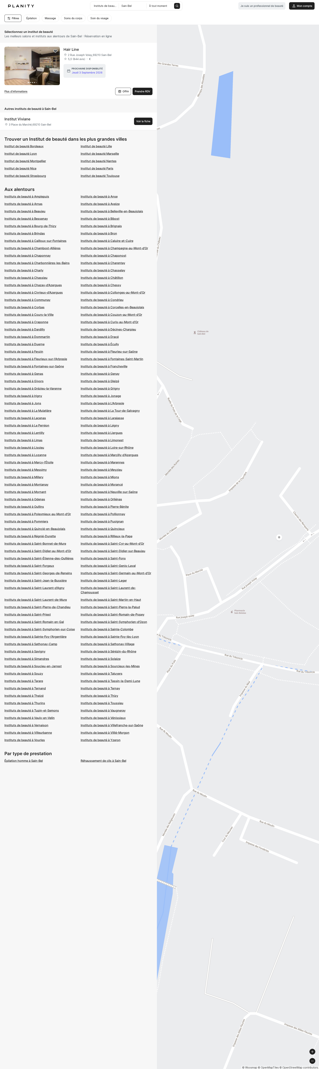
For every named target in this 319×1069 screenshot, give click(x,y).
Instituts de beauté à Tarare (23, 681)
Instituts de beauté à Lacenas (25, 418)
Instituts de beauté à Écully (100, 344)
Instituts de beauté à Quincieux (103, 529)
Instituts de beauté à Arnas (23, 204)
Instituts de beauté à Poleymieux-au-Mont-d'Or (37, 514)
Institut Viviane (17, 119)
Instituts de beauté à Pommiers (26, 521)
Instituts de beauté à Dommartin (27, 337)
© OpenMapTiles (268, 1067)
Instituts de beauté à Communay (27, 300)
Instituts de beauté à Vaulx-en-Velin (29, 718)
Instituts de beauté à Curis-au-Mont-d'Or (109, 322)
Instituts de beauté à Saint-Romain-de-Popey (112, 614)
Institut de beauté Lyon (20, 153)
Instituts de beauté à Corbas (24, 307)
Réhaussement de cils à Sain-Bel (103, 761)
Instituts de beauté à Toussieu (102, 703)
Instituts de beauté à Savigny (24, 651)
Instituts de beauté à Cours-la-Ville (29, 314)
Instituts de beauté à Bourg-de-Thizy (30, 226)
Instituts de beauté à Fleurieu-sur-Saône (109, 351)
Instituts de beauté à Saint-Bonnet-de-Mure (35, 543)
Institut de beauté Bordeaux (24, 146)
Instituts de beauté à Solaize (101, 659)
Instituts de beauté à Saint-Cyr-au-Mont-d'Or (112, 543)
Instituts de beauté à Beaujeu (24, 211)
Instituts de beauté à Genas (23, 374)
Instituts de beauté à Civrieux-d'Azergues (33, 292)
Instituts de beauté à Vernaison (26, 725)
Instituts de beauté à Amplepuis (26, 196)
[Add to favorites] (55, 51)
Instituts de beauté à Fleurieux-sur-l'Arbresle (35, 359)
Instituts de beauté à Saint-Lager (104, 580)
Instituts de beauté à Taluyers (101, 673)
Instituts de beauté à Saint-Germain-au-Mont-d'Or (116, 573)
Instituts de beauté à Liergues (102, 433)
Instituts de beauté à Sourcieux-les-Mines (110, 666)
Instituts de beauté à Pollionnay (103, 514)
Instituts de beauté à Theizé (24, 696)
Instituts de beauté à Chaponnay (27, 255)
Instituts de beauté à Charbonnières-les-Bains (37, 263)
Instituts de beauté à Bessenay (26, 218)
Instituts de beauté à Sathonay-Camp (30, 644)
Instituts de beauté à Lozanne (25, 455)
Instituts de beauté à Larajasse (102, 418)
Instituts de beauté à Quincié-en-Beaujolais (34, 529)
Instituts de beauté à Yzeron (101, 740)
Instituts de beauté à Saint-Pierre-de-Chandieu (37, 607)
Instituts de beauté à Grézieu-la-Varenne (32, 388)
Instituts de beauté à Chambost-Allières (32, 248)
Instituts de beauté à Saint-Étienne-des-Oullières (38, 558)
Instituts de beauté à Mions (100, 477)
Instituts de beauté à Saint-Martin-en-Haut (111, 600)
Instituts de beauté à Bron (99, 233)
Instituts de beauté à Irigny (23, 396)
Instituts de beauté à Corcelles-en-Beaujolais (112, 307)
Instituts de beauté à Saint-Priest (27, 614)
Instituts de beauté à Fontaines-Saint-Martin (112, 359)
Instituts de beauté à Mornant (25, 492)
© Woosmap (249, 1067)
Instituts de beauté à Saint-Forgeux (29, 566)
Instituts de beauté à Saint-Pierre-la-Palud (110, 607)
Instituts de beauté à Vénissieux (103, 718)
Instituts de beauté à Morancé (102, 484)
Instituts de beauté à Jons (22, 403)
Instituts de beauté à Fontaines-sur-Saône (34, 366)
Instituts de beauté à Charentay (103, 263)
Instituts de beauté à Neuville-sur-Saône (109, 492)
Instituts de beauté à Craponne (26, 322)
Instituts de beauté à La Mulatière (27, 410)
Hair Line (71, 49)
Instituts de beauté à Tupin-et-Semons (31, 710)
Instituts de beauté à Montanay (26, 484)
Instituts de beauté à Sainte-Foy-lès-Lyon (110, 636)
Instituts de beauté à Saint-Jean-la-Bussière (35, 580)
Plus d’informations (16, 91)
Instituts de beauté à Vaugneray (103, 710)
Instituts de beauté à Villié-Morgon (105, 732)
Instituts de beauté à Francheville (104, 366)
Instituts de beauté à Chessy (101, 285)
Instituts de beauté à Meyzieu (101, 470)
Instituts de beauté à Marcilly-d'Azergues (109, 455)
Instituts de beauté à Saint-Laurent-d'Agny (34, 588)
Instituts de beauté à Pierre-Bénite (105, 506)
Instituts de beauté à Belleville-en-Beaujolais (112, 211)
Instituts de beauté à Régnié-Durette (30, 536)
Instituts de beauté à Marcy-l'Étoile (28, 462)
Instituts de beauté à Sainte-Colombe (107, 629)
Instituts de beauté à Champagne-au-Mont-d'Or (114, 248)
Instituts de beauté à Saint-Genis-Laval (108, 566)
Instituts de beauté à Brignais (101, 226)
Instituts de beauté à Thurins (24, 703)
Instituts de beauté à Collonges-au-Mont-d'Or (113, 292)
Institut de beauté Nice (20, 168)
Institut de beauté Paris (97, 168)
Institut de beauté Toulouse (100, 176)
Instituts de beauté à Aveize (100, 204)
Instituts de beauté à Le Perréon (26, 425)
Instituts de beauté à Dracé (100, 337)
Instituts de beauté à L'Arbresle (102, 403)
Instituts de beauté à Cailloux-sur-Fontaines (35, 241)
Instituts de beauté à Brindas (24, 233)
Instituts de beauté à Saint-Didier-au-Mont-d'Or (37, 551)
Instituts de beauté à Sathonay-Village (107, 644)
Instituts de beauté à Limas (23, 440)
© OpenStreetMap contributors (298, 1067)
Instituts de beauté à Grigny (100, 388)
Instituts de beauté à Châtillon (102, 278)
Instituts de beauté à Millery (23, 477)
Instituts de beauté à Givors (24, 381)
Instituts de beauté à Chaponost (103, 255)
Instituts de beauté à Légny (100, 425)
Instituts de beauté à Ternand (25, 688)
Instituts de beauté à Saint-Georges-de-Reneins (38, 573)
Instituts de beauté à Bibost (100, 218)
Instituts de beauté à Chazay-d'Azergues (33, 285)
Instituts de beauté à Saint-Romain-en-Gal (34, 622)
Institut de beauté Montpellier (25, 161)
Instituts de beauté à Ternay (100, 688)
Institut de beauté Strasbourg (25, 176)
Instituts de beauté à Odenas (24, 499)
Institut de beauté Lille (96, 146)
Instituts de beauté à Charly (23, 270)
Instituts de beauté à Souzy (23, 673)
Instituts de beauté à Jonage (101, 396)
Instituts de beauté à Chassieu (25, 278)
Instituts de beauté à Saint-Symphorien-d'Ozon (114, 622)
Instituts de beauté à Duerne (24, 344)
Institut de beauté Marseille (100, 153)
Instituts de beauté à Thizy (99, 696)
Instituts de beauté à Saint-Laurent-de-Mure (35, 600)
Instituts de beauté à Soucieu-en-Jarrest (33, 666)
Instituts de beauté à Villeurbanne (28, 732)
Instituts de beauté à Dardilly (24, 329)
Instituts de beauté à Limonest (102, 440)
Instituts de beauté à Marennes (102, 462)
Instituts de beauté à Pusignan (102, 521)
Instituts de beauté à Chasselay (103, 270)
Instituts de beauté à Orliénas (101, 499)
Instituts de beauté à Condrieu (102, 300)
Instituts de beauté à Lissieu (24, 447)
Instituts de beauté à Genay (100, 374)
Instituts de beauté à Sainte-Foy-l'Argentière (35, 636)
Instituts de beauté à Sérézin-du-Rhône (108, 651)
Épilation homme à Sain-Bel (23, 761)
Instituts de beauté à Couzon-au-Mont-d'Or (111, 314)
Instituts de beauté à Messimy (25, 470)
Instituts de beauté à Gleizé (100, 381)
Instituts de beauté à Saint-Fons (103, 558)
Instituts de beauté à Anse (99, 196)
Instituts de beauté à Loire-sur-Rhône (107, 447)
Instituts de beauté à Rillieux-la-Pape (106, 536)
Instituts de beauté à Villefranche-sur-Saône (112, 725)
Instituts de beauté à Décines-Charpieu (108, 329)
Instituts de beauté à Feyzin (23, 351)
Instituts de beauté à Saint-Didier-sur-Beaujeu (113, 551)
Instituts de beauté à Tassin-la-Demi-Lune (110, 681)
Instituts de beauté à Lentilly (24, 433)
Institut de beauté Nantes (98, 161)
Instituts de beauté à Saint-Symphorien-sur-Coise (39, 629)
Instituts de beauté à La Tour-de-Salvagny (110, 410)
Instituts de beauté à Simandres (26, 659)
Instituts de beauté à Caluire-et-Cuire (107, 241)
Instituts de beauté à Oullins (24, 506)
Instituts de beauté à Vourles (24, 740)
